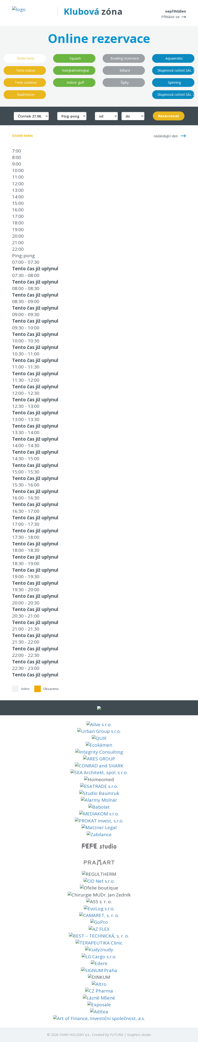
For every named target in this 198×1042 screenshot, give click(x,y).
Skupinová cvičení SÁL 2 (175, 94)
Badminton (26, 94)
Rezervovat (168, 115)
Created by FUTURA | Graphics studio (121, 1034)
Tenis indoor (25, 70)
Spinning (174, 82)
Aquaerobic (174, 58)
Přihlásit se (170, 16)
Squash (75, 58)
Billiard (125, 70)
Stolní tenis (25, 58)
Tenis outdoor (26, 82)
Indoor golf (75, 82)
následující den (166, 135)
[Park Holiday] (19, 9)
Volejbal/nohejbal (75, 70)
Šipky (125, 82)
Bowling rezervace (124, 58)
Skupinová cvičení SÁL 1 (175, 70)
